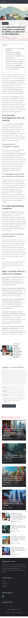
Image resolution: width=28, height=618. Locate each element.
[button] (26, 2)
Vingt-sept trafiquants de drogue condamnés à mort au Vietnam (13, 457)
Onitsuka (8, 37)
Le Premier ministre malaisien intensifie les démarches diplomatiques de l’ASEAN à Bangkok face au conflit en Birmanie (13, 432)
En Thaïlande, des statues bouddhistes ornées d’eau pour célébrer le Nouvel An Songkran (18, 539)
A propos (8, 612)
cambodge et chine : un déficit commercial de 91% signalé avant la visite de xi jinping (18, 550)
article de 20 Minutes (15, 265)
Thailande (4, 586)
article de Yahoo (6, 265)
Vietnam (5, 23)
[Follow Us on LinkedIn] (3, 596)
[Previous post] (2, 351)
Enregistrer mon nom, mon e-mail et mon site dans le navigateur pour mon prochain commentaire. (14, 400)
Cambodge (4, 583)
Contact (13, 612)
